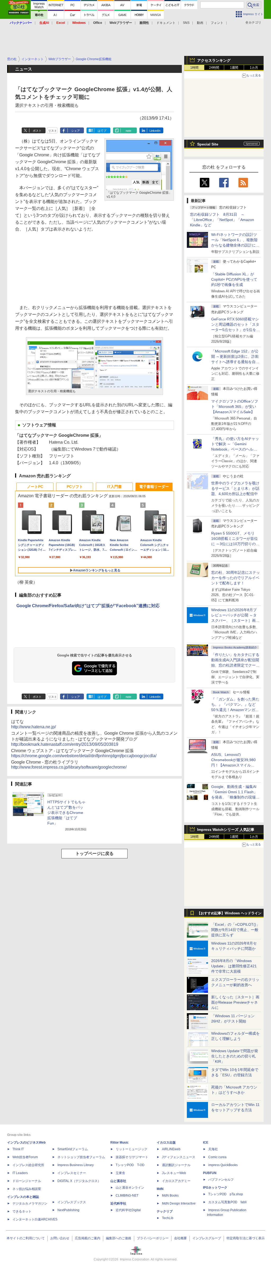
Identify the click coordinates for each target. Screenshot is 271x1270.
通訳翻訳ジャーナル (176, 1165)
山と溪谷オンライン (130, 1187)
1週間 (234, 67)
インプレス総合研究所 (28, 1165)
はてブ (102, 130)
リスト (52, 130)
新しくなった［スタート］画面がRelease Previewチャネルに (235, 1002)
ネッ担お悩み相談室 (26, 1189)
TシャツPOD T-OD (130, 1165)
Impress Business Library (75, 1165)
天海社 (213, 1149)
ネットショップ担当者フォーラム (81, 1157)
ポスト (37, 130)
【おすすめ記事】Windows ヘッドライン (229, 913)
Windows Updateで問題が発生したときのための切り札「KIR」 (234, 1056)
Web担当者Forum (25, 1157)
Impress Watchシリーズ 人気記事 (225, 829)
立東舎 (120, 1173)
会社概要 (180, 1238)
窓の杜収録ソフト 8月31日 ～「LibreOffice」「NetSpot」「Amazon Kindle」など (222, 219)
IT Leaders (20, 1173)
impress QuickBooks (223, 1165)
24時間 (214, 67)
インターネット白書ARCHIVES (34, 1219)
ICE (205, 1142)
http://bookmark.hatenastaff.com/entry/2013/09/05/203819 (64, 744)
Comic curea (217, 1157)
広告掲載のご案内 (87, 1238)
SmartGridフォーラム (72, 1149)
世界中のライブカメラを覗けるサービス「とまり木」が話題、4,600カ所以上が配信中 (235, 488)
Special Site (207, 144)
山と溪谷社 (118, 1181)
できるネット (21, 1211)
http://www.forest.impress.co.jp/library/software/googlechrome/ (69, 767)
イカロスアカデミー (176, 1181)
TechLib (167, 1218)
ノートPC (35, 486)
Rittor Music (119, 1142)
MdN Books (170, 1195)
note (128, 130)
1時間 (194, 67)
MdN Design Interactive (179, 1203)
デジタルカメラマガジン (29, 1203)
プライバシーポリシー (153, 1238)
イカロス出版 (166, 1142)
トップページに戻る (94, 853)
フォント (217, 23)
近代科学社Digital (128, 1210)
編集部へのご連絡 (118, 1238)
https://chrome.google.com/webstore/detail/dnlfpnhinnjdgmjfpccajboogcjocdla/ (83, 755)
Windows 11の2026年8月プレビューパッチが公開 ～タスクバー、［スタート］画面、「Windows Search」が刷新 (234, 620)
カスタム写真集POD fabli (227, 1202)
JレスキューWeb (174, 1173)
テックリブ (165, 1211)
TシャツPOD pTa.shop (225, 1194)
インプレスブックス (71, 1202)
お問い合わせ (59, 1238)
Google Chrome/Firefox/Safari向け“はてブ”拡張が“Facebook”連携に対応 (88, 605)
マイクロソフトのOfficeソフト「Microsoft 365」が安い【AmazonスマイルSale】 (234, 406)
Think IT (18, 1149)
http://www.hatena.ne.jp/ (33, 727)
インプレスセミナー (71, 1173)
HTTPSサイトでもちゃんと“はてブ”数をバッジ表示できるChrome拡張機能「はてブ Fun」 (66, 812)
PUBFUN (209, 1173)
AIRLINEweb (171, 1149)
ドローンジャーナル (26, 1181)
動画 (200, 23)
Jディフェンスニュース (178, 1157)
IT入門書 (114, 486)
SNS (186, 23)
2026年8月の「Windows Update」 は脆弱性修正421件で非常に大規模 (234, 966)
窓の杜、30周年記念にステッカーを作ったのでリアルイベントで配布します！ (235, 577)
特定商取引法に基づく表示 (246, 1238)
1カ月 (254, 67)
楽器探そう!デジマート (132, 1157)
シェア (75, 130)
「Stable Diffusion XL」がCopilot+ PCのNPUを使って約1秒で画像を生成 (234, 279)
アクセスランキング (214, 60)
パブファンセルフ (221, 1179)
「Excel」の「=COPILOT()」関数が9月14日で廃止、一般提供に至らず (235, 929)
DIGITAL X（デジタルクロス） (79, 1181)
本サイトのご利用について (26, 1238)
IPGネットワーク (215, 1187)
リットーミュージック (131, 1149)
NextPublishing (68, 1210)
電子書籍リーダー (154, 486)
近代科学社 (118, 1203)
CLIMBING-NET (127, 1195)
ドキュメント (165, 23)
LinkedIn (155, 130)
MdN (160, 1189)
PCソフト (75, 486)
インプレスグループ (206, 1238)
